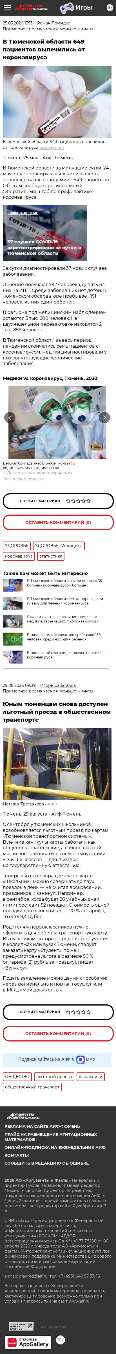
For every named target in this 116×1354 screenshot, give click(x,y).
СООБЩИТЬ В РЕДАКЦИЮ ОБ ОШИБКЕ (47, 1163)
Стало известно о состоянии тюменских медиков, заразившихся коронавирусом (62, 619)
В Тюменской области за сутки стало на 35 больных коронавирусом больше (64, 583)
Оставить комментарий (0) (58, 522)
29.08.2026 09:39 (19, 685)
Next (104, 418)
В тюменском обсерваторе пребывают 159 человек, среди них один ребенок (64, 637)
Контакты (17, 1155)
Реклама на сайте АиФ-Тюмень (42, 1126)
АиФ (52, 804)
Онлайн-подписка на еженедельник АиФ (55, 1147)
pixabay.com (51, 147)
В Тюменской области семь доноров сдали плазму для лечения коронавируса (65, 601)
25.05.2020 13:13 (18, 23)
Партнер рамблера (53, 1326)
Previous (9, 418)
